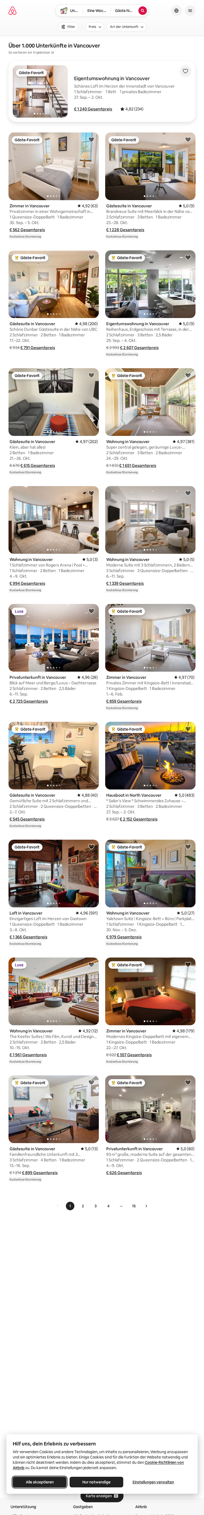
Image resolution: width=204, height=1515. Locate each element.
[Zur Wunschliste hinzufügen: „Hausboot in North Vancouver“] (188, 728)
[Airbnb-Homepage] (12, 10)
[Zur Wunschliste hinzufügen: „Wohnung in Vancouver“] (188, 375)
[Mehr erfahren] (52, 52)
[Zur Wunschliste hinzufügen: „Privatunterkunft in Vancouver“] (91, 611)
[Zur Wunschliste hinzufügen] (185, 71)
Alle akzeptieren (40, 1482)
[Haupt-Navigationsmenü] (190, 10)
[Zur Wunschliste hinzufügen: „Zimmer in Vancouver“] (91, 139)
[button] (93, 108)
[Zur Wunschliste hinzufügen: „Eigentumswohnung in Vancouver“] (188, 257)
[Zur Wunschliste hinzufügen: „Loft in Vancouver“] (91, 846)
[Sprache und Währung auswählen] (176, 10)
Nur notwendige (96, 1482)
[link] (58, 1206)
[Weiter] (146, 1206)
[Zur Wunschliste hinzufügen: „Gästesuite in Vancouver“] (188, 139)
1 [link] (70, 1206)
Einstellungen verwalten (153, 1482)
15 (134, 1206)
